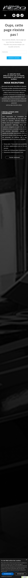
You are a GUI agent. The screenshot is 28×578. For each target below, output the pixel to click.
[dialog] (14, 568)
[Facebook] (13, 15)
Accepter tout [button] (7, 573)
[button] (5, 15)
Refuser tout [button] (20, 573)
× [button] (26, 559)
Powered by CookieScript (6, 576)
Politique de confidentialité (13, 571)
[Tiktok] (22, 15)
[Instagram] (18, 15)
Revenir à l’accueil (14, 57)
